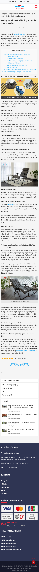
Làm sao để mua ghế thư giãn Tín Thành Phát (16, 72)
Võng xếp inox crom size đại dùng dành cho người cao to (21, 423)
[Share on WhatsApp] (11, 364)
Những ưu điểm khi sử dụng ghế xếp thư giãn (16, 54)
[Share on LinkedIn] (27, 364)
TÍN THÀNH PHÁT (19, 28)
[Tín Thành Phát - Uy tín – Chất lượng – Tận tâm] (19, 7)
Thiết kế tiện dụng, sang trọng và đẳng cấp (18, 61)
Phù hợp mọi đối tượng (12, 63)
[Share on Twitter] (17, 364)
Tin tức (4, 391)
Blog (10, 14)
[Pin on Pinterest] (24, 364)
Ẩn (25, 50)
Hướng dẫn (5, 388)
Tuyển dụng (6, 395)
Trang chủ (4, 14)
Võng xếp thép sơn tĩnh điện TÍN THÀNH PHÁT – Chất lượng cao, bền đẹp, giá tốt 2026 (20, 407)
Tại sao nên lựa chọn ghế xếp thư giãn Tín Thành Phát (19, 69)
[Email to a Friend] (21, 364)
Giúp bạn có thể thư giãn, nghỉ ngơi (15, 65)
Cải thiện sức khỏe (11, 56)
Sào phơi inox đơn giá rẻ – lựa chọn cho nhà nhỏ (21, 430)
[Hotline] (29, 558)
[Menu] (2, 6)
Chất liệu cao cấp (10, 67)
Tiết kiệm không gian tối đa (13, 58)
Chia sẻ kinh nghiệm (19, 14)
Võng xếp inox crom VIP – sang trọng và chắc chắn (22, 415)
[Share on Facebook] (14, 364)
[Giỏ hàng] (36, 6)
